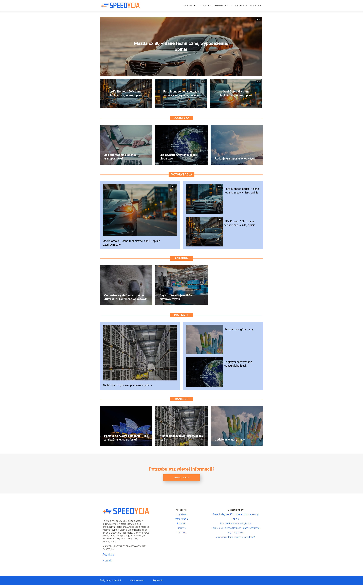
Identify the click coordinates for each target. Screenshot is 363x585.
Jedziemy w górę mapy (238, 329)
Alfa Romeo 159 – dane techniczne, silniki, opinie (126, 93)
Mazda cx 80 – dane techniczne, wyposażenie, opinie (181, 46)
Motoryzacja (223, 5)
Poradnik (256, 5)
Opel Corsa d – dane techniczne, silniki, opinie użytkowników (236, 93)
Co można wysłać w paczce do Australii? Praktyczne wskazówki (125, 297)
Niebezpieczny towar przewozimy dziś (127, 385)
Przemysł (241, 5)
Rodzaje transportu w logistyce (235, 158)
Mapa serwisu (136, 580)
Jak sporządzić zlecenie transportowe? (120, 156)
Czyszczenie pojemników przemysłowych (176, 297)
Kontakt (107, 560)
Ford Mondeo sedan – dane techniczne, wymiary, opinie (181, 93)
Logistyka (206, 5)
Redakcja (108, 554)
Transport (190, 5)
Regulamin (158, 580)
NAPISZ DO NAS (181, 478)
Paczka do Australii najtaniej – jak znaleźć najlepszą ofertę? (126, 437)
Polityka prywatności (110, 580)
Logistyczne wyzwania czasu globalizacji (178, 156)
